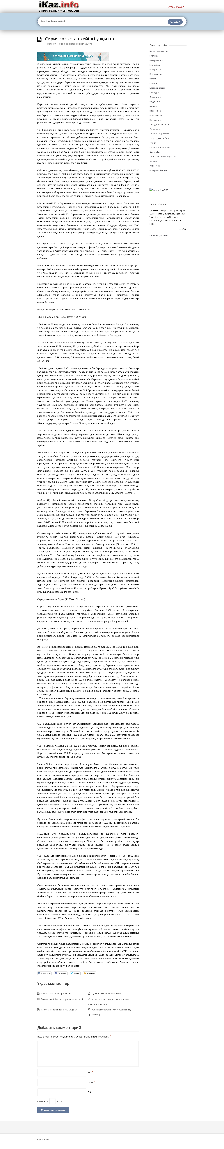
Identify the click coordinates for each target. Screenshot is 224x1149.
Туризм (152, 142)
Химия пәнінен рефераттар (162, 156)
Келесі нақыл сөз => (159, 235)
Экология (153, 161)
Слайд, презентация (159, 124)
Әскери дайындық (158, 170)
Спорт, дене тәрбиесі (159, 138)
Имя (90, 1072)
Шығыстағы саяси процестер (56, 993)
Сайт (90, 1092)
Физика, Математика (159, 147)
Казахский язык (157, 87)
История (51, 43)
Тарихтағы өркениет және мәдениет (60, 1009)
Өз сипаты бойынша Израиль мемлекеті (62, 999)
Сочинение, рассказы (160, 133)
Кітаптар (153, 83)
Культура (154, 92)
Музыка (153, 106)
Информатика (156, 74)
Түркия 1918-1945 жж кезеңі (106, 993)
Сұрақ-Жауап (176, 7)
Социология (155, 129)
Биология (153, 55)
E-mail (91, 1082)
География (154, 65)
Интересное (155, 69)
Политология (155, 115)
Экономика (154, 165)
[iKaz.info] (58, 6)
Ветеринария (156, 60)
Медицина (154, 101)
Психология (155, 120)
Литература (155, 97)
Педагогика (155, 110)
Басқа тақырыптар (158, 51)
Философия (154, 152)
